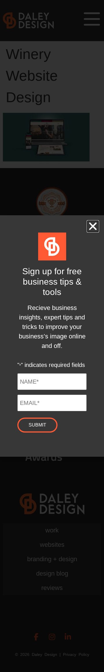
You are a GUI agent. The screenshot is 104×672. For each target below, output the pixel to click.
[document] (52, 336)
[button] (93, 226)
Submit (37, 424)
